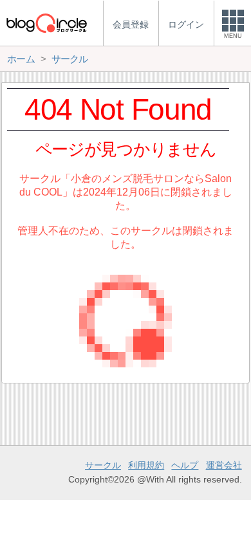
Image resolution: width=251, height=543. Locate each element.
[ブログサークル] (46, 23)
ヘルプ (184, 465)
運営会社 (224, 465)
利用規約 (146, 465)
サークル (103, 465)
